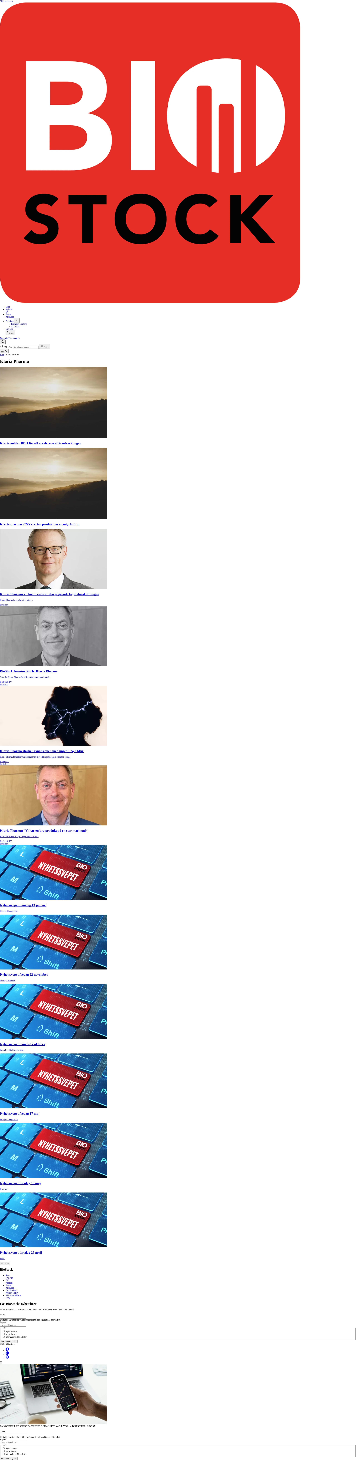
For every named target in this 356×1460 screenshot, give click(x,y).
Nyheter (9, 1278)
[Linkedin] (7, 1354)
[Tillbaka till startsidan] (178, 153)
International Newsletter (16, 1337)
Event (8, 1285)
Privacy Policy (12, 1293)
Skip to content (6, 1)
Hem (2, 354)
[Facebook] (7, 1350)
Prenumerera (14, 338)
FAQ (8, 1298)
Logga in (4, 338)
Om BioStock (12, 1290)
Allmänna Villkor (13, 1295)
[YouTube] (7, 1358)
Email (2, 1314)
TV (7, 1280)
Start (8, 1275)
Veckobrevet (11, 1334)
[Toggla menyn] (4, 351)
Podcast (9, 1283)
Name (2, 1431)
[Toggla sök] (3, 342)
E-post (3, 1322)
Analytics (10, 1288)
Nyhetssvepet (11, 1331)
